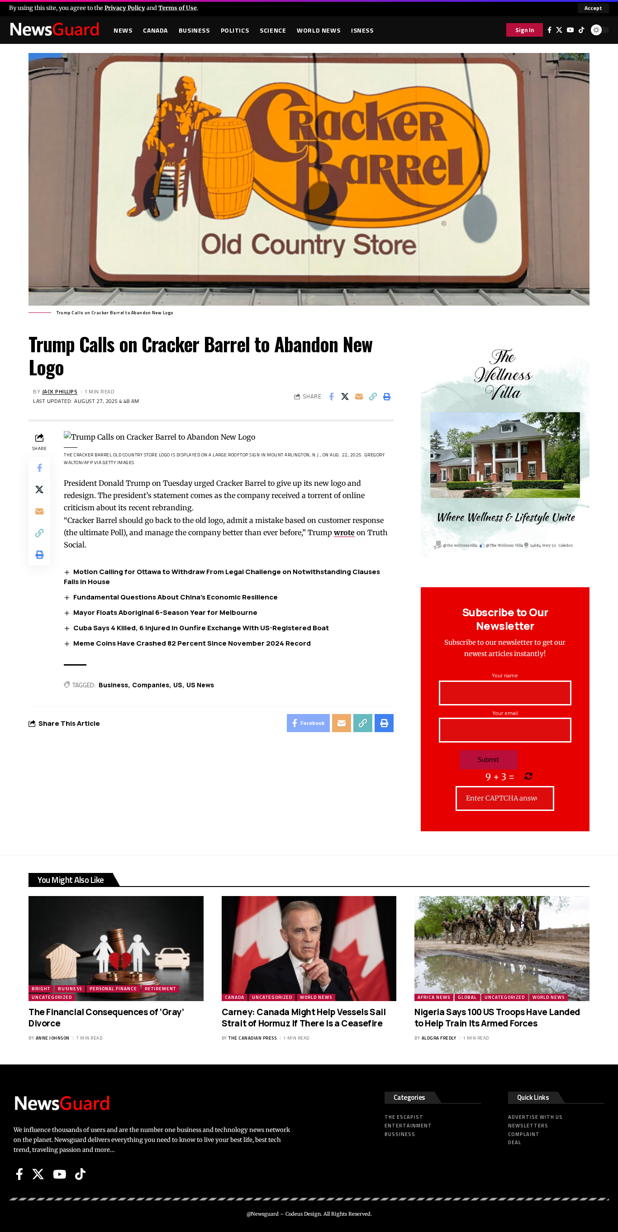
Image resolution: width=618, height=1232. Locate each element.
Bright (41, 988)
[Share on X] (345, 396)
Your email (505, 713)
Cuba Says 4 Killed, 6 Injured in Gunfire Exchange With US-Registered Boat (201, 628)
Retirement (160, 988)
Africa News (434, 997)
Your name (505, 675)
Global (467, 997)
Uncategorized (52, 997)
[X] (559, 30)
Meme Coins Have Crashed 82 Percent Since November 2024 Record (192, 643)
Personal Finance (113, 988)
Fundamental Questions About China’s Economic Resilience (175, 597)
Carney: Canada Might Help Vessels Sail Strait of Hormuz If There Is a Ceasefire (304, 1017)
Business (113, 685)
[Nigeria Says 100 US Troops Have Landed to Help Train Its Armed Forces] (501, 948)
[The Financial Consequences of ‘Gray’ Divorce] (116, 948)
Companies (150, 685)
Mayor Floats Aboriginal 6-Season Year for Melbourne (165, 612)
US (177, 685)
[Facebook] (549, 30)
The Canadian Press (252, 1038)
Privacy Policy (125, 7)
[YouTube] (570, 30)
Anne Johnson (53, 1038)
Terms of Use (177, 7)
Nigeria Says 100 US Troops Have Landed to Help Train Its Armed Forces (497, 1017)
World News (316, 997)
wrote (344, 532)
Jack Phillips (60, 391)
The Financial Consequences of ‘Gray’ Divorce (106, 1017)
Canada (234, 997)
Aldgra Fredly (439, 1038)
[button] (593, 8)
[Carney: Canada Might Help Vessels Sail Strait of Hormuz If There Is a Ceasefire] (309, 948)
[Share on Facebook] (331, 396)
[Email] (359, 396)
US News (200, 685)
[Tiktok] (581, 30)
